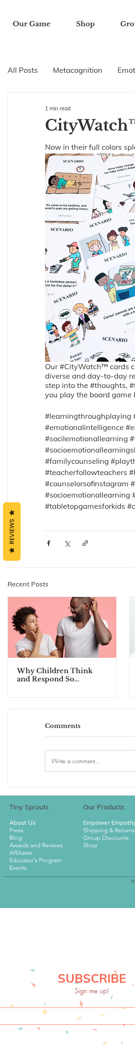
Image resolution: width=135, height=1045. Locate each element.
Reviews (12, 531)
